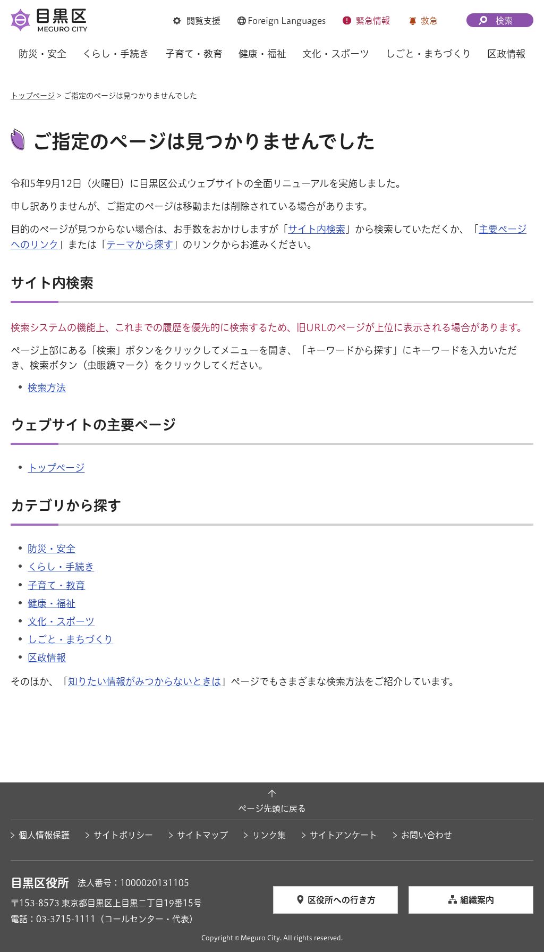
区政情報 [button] (506, 53)
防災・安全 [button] (42, 53)
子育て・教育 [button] (194, 53)
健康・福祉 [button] (262, 53)
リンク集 (269, 835)
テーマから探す (139, 244)
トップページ (33, 95)
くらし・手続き (61, 566)
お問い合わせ (426, 835)
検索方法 (47, 387)
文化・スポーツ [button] (335, 53)
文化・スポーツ (61, 621)
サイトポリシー (123, 835)
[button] (197, 21)
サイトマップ (202, 835)
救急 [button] (429, 20)
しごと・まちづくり (70, 639)
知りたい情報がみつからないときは (144, 681)
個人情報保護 (44, 835)
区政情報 (47, 657)
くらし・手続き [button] (115, 53)
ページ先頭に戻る (272, 808)
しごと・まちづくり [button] (428, 53)
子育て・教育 (56, 585)
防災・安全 (51, 548)
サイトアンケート (343, 835)
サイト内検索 (316, 229)
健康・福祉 (51, 603)
